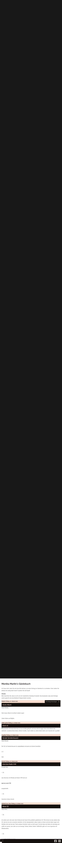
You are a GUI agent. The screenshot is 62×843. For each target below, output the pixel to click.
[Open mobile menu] (1, 840)
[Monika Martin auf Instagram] (55, 841)
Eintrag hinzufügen (52, 701)
